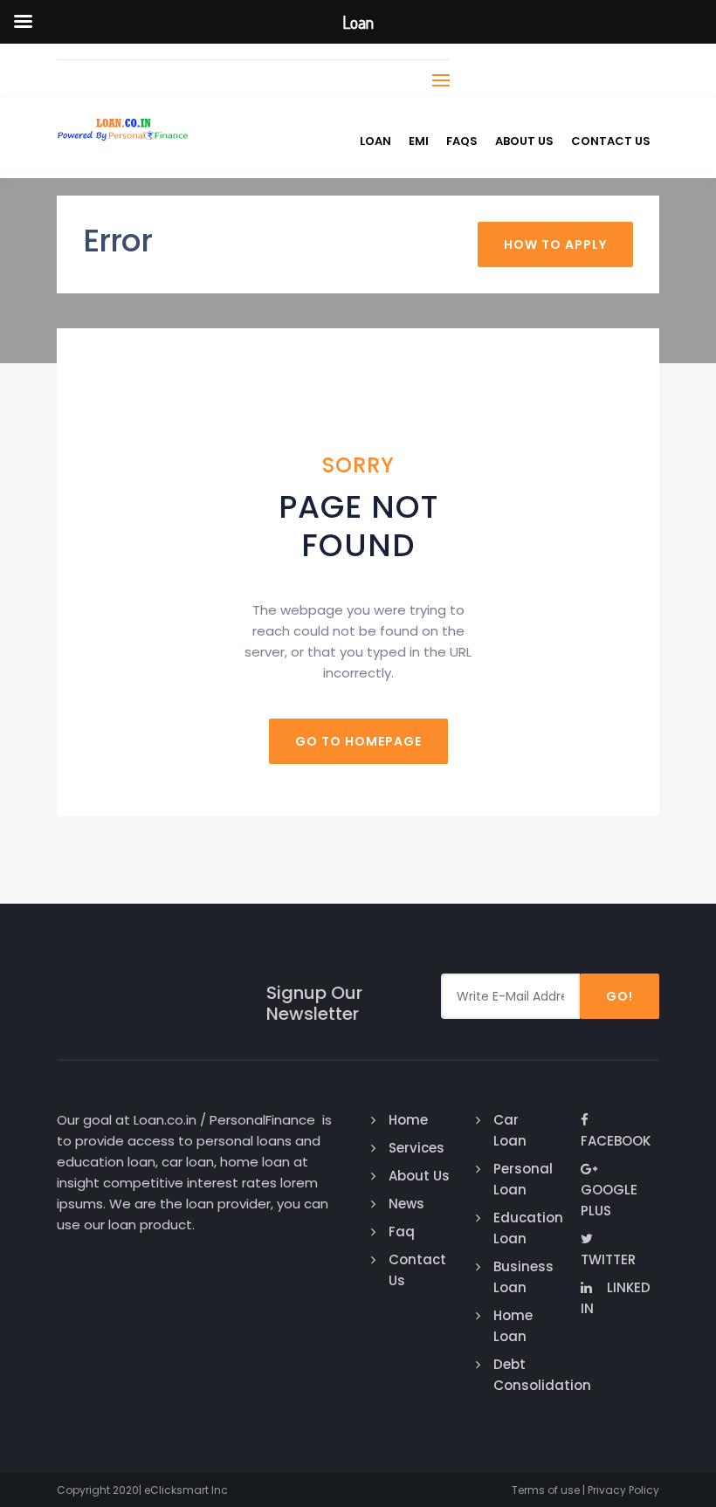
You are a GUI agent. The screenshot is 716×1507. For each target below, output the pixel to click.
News (406, 1203)
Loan (375, 141)
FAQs (462, 141)
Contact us (611, 141)
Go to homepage (358, 741)
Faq (402, 1231)
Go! (619, 996)
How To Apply (555, 244)
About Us (524, 141)
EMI (419, 141)
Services (416, 1148)
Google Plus (609, 1200)
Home (408, 1120)
